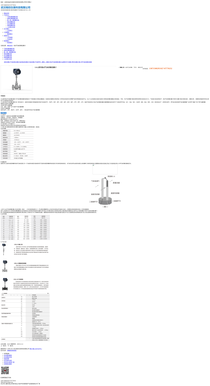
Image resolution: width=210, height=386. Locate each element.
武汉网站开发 (8, 357)
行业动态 (9, 39)
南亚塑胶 (6, 358)
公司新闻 (9, 37)
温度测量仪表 (11, 25)
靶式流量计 (75, 62)
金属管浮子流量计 (67, 62)
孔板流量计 (32, 62)
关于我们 (6, 28)
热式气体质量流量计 (56, 62)
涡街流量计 (7, 62)
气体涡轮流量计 (15, 62)
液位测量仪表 (11, 22)
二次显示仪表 (11, 27)
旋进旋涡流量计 (24, 62)
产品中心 (6, 15)
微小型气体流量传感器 (85, 62)
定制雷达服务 (8, 364)
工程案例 (6, 32)
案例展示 (9, 34)
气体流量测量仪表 (12, 16)
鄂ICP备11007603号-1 (36, 348)
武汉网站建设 (8, 355)
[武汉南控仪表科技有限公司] (16, 10)
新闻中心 (6, 35)
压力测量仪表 (11, 23)
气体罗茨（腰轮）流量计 (42, 62)
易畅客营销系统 (11, 350)
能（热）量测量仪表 (13, 20)
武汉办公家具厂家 (9, 362)
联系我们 (6, 41)
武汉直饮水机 (8, 360)
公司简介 (9, 30)
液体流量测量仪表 (12, 18)
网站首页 (6, 13)
